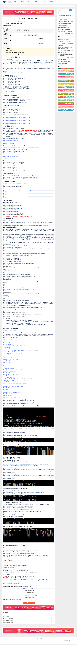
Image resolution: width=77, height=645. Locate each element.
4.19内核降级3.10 (69, 76)
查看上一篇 (25, 602)
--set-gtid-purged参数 (65, 104)
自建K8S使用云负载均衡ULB (67, 81)
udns (72, 80)
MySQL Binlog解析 (62, 90)
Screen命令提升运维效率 (65, 93)
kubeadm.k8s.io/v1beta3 (14, 339)
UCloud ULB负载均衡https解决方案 (10, 614)
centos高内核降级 (65, 77)
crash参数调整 (61, 76)
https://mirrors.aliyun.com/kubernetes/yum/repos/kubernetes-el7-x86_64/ (23, 267)
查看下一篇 (32, 602)
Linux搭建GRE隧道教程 (62, 19)
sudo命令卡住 (70, 96)
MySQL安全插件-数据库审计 (8, 620)
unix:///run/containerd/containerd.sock (17, 350)
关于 (58, 1)
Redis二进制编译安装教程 (8, 622)
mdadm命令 (61, 70)
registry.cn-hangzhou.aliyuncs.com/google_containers (23, 369)
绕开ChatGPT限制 (65, 106)
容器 (44, 1)
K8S (8, 6)
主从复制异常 (70, 103)
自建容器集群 (12, 599)
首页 (15, 1)
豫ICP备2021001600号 (71, 640)
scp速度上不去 (69, 109)
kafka (59, 81)
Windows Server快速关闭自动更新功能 (65, 33)
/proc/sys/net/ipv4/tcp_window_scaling (65, 110)
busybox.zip (6, 548)
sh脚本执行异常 (62, 73)
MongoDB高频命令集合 (7, 616)
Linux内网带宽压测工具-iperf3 (63, 25)
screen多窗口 (61, 91)
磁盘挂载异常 (62, 99)
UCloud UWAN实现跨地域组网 (63, 39)
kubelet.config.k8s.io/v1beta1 (15, 392)
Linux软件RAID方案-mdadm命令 (64, 41)
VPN (59, 68)
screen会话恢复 (69, 91)
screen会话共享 (70, 90)
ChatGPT (71, 107)
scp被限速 (61, 109)
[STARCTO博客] (6, 2)
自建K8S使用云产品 (65, 83)
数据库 (36, 1)
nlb (69, 80)
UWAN (72, 68)
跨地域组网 (63, 68)
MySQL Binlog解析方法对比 (63, 63)
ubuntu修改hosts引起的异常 (65, 94)
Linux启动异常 (61, 97)
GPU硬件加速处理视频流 (63, 71)
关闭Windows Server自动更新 (65, 100)
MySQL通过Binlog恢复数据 (65, 89)
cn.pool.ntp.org (19, 213)
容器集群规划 (18, 599)
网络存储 (29, 1)
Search (70, 10)
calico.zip (5, 512)
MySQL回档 (69, 87)
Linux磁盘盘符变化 (69, 97)
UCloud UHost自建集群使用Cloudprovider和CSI (67, 84)
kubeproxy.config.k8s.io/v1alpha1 (16, 386)
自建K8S (7, 599)
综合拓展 (51, 1)
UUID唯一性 (70, 99)
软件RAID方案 (69, 70)
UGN (68, 68)
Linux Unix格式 (70, 73)
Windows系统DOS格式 (65, 74)
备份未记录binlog (62, 103)
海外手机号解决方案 (63, 107)
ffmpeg (72, 71)
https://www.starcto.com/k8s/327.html (12, 583)
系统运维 (22, 1)
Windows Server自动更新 (65, 102)
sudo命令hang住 (62, 96)
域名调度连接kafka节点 (63, 80)
